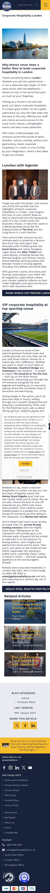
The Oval (27, 229)
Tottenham (8, 370)
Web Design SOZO (11, 775)
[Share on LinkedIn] (33, 725)
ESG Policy (10, 795)
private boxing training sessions (21, 526)
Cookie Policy (12, 800)
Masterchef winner (36, 516)
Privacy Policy (12, 790)
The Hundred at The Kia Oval (30, 373)
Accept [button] (25, 463)
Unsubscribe (11, 832)
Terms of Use (11, 805)
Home (8, 827)
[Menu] (45, 5)
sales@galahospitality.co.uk (18, 576)
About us (9, 822)
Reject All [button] (24, 470)
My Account (11, 812)
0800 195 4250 (14, 845)
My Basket (10, 817)
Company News (25, 702)
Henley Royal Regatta (14, 496)
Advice (16, 618)
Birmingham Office (14, 865)
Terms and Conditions (16, 780)
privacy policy (10, 455)
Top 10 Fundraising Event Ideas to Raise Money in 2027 (27, 634)
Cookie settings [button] (24, 477)
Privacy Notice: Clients (16, 785)
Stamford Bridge (29, 367)
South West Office (14, 855)
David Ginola (9, 249)
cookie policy (34, 452)
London (36, 77)
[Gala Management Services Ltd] (7, 7)
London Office (12, 860)
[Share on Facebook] (25, 725)
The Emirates (10, 367)
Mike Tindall (29, 252)
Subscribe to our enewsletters (11, 758)
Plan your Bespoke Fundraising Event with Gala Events (25, 661)
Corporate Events (32, 645)
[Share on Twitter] (17, 725)
